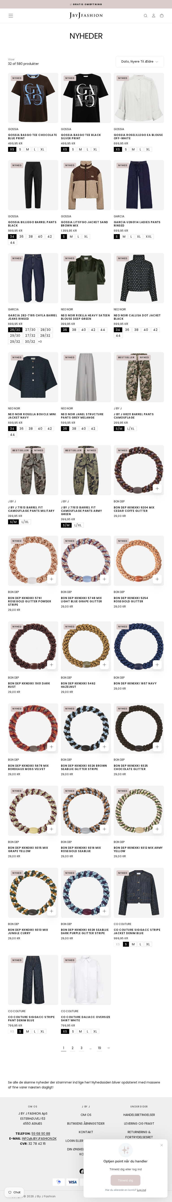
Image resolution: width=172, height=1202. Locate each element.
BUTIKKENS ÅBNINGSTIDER (86, 1123)
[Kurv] (161, 16)
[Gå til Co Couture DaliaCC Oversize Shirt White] (86, 980)
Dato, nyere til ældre (137, 61)
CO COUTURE (122, 924)
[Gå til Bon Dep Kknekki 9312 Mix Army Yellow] (139, 811)
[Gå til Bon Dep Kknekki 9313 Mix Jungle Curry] (33, 893)
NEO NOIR (67, 309)
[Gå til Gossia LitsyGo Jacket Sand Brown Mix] (86, 185)
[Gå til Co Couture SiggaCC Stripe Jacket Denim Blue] (139, 893)
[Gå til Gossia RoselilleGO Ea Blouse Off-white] (139, 98)
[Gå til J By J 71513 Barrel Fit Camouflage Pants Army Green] (86, 470)
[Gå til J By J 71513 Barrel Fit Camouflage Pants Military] (33, 470)
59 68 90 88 (41, 1133)
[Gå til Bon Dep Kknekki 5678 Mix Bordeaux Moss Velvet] (33, 728)
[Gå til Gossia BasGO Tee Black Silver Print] (86, 98)
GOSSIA (13, 129)
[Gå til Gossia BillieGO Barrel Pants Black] (33, 185)
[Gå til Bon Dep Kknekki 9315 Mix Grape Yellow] (33, 811)
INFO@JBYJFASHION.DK (39, 1138)
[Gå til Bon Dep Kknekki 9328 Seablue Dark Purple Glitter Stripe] (86, 893)
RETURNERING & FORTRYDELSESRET (139, 1134)
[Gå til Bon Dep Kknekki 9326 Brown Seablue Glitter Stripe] (86, 728)
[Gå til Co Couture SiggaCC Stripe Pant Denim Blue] (33, 980)
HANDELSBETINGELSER (139, 1115)
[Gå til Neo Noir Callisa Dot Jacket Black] (139, 278)
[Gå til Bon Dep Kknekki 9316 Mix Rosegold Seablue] (86, 811)
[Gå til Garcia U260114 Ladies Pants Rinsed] (139, 185)
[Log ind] (153, 16)
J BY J (118, 408)
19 (99, 1048)
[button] (10, 15)
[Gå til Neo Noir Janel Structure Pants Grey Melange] (86, 377)
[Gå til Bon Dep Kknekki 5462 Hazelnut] (86, 646)
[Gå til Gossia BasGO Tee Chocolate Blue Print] (33, 98)
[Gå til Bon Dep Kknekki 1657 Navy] (139, 646)
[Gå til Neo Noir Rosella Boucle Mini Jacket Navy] (33, 377)
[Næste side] (108, 1048)
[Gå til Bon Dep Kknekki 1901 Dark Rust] (33, 646)
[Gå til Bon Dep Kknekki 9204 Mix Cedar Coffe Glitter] (139, 470)
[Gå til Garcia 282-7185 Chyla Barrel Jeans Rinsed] (33, 278)
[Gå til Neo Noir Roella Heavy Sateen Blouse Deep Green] (86, 278)
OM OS (86, 1115)
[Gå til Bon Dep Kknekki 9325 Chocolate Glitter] (139, 728)
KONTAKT (86, 1132)
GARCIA (119, 216)
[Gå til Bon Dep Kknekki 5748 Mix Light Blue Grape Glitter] (86, 561)
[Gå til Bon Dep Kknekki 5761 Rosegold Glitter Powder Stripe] (33, 561)
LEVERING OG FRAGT (139, 1123)
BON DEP (119, 501)
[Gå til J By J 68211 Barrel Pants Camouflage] (139, 377)
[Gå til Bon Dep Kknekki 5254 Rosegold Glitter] (139, 561)
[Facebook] (82, 1171)
